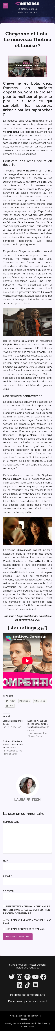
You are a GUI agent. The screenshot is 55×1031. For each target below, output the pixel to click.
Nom (6, 861)
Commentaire (11, 822)
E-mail (7, 876)
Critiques (25, 1019)
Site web (8, 891)
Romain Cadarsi (28, 1026)
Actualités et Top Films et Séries (25, 1016)
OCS (28, 120)
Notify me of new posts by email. (25, 929)
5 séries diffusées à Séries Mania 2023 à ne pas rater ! (13, 744)
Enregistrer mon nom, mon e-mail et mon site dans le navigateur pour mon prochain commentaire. (26, 910)
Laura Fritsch (27, 800)
